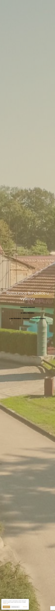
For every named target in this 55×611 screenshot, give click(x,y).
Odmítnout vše (15, 607)
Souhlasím (6, 607)
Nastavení (25, 607)
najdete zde (5, 603)
